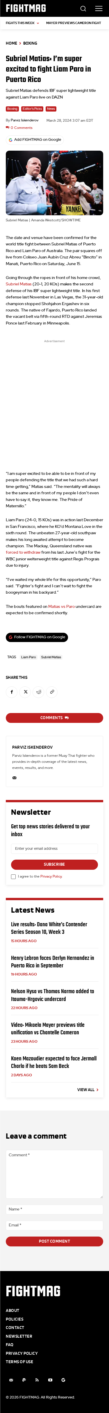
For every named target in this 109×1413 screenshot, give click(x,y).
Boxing (30, 43)
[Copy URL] (52, 692)
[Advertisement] (54, 400)
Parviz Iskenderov (24, 120)
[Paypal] (24, 1380)
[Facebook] (11, 692)
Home (11, 43)
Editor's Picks (32, 108)
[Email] (14, 776)
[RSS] (37, 1380)
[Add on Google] (63, 1380)
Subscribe (54, 864)
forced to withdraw (23, 552)
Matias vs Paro (61, 607)
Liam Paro (28, 657)
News (51, 108)
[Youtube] (50, 1380)
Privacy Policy (51, 876)
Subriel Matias (19, 284)
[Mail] (11, 1380)
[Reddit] (38, 692)
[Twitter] (25, 692)
